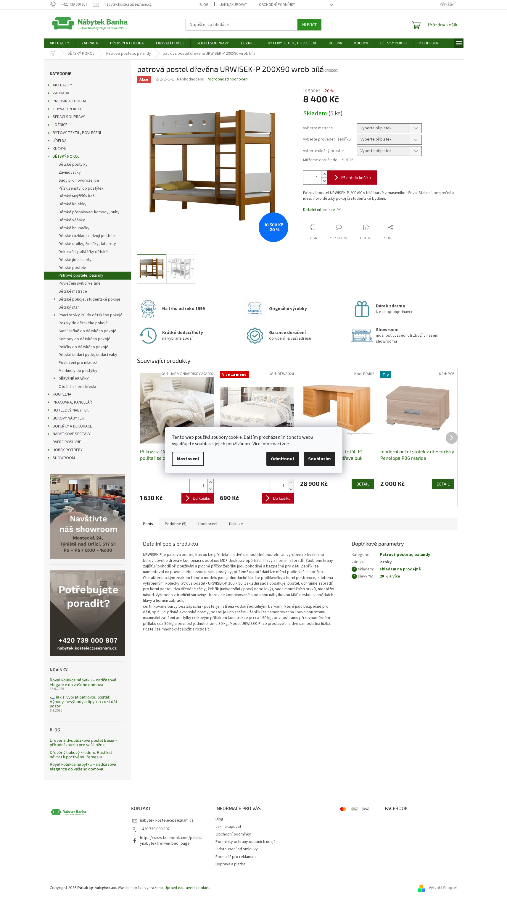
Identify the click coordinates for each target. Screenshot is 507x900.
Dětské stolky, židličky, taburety (87, 244)
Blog (203, 4)
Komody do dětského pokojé (84, 339)
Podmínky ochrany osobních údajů (245, 842)
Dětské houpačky (74, 228)
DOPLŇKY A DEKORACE (72, 426)
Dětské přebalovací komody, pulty (89, 212)
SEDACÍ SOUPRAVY (69, 117)
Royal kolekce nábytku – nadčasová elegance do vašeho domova (83, 682)
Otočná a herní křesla (77, 387)
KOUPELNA (62, 394)
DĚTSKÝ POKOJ (66, 156)
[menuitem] (59, 43)
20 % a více (390, 576)
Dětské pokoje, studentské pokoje (89, 299)
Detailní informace (319, 210)
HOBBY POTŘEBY (68, 450)
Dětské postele (72, 268)
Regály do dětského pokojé (83, 323)
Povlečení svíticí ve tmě (80, 283)
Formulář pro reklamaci (235, 857)
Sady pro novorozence (79, 180)
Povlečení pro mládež (78, 363)
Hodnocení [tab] (207, 524)
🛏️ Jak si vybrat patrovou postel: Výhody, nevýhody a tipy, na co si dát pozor (83, 701)
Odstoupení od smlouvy (236, 849)
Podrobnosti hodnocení (227, 79)
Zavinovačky (70, 172)
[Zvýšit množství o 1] (324, 174)
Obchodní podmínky (277, 4)
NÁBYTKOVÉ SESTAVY (72, 434)
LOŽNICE (60, 125)
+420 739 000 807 (155, 829)
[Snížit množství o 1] (324, 181)
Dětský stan (69, 307)
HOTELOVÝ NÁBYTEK (71, 410)
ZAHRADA (61, 93)
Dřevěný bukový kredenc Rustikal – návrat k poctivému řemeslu (82, 754)
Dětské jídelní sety (75, 260)
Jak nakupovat (233, 4)
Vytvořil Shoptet (443, 888)
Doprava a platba (230, 864)
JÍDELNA (60, 141)
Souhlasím (319, 459)
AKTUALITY (62, 85)
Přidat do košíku (356, 177)
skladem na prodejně (400, 569)
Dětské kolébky (72, 204)
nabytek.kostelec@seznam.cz (167, 820)
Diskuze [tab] (236, 524)
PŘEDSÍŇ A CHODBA (69, 101)
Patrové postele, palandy (81, 275)
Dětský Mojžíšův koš (77, 196)
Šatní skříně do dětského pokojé (87, 331)
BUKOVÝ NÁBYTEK (68, 418)
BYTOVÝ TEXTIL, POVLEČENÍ (77, 133)
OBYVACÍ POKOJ (67, 109)
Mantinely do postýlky (78, 371)
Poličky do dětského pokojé (83, 347)
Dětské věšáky (72, 220)
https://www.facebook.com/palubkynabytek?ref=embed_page (171, 840)
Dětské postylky (73, 164)
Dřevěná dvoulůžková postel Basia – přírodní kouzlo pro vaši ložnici (84, 742)
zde (285, 444)
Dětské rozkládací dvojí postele (87, 236)
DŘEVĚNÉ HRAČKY (74, 379)
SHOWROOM (64, 458)
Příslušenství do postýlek (81, 188)
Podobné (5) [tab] (175, 524)
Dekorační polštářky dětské (83, 252)
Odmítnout (282, 459)
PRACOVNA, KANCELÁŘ (72, 402)
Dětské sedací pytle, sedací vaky (88, 355)
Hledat (309, 24)
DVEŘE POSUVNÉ (67, 442)
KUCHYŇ (60, 149)
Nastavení (188, 459)
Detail (362, 483)
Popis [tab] (148, 524)
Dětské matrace (73, 291)
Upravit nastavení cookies (187, 888)
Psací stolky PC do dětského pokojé (91, 315)
